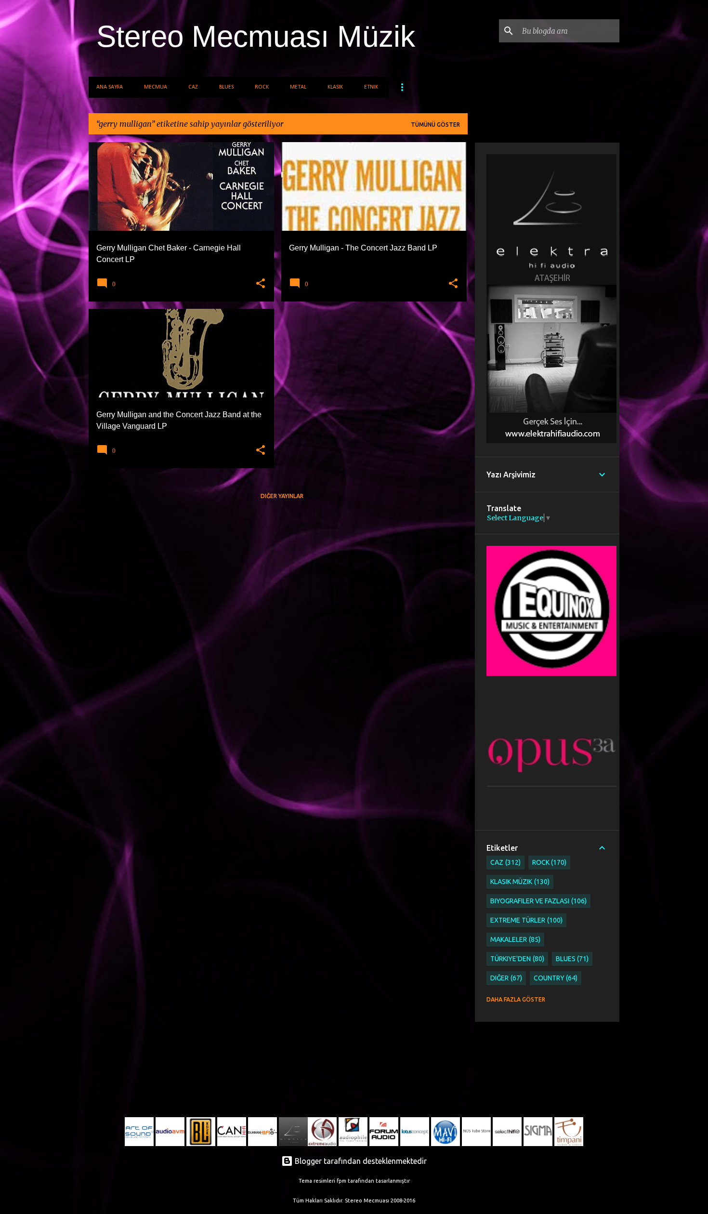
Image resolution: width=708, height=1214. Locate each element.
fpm (341, 1181)
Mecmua (155, 87)
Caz (193, 87)
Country (555, 978)
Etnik (371, 87)
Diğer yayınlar (282, 496)
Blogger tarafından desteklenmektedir (360, 1161)
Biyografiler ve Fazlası (537, 901)
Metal (298, 87)
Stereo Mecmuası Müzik (255, 36)
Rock (262, 87)
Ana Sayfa (109, 87)
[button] (260, 283)
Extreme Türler (525, 920)
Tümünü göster (435, 124)
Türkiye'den (516, 959)
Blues (226, 87)
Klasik (335, 87)
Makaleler (514, 939)
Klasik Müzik (519, 881)
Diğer (505, 978)
